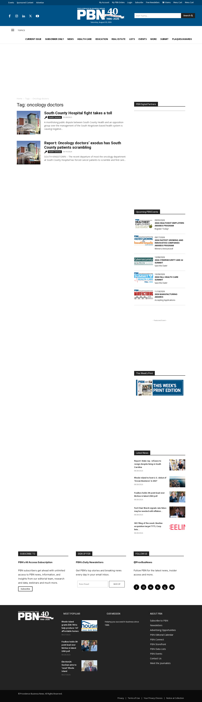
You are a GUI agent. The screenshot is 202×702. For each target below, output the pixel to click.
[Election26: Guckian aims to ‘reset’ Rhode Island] (89, 665)
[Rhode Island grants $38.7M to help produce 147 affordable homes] (89, 625)
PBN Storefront (158, 644)
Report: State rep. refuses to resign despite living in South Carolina (147, 464)
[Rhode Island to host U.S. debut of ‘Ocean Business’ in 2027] (177, 481)
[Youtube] (37, 16)
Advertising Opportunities (163, 630)
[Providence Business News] (101, 14)
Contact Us (155, 658)
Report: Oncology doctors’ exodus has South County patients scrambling (82, 145)
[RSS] (157, 587)
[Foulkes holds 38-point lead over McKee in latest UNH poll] (177, 496)
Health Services (55, 117)
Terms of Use (134, 698)
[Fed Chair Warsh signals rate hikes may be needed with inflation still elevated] (177, 512)
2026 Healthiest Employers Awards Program (169, 224)
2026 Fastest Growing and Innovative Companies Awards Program (169, 243)
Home (19, 98)
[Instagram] (16, 16)
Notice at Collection (175, 698)
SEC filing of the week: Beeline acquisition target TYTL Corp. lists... (148, 526)
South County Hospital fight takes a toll (78, 113)
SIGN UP (116, 584)
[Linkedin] (23, 16)
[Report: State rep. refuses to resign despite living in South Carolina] (177, 464)
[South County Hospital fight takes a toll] (28, 122)
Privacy (121, 698)
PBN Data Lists (158, 648)
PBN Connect (157, 639)
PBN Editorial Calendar (161, 634)
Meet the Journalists (160, 663)
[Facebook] (9, 16)
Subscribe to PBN (159, 620)
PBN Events (156, 653)
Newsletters (156, 625)
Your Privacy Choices (153, 698)
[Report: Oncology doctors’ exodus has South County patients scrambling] (28, 152)
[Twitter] (30, 16)
